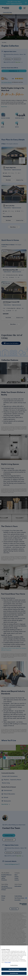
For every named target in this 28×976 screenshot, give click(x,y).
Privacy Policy (8, 962)
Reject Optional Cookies (14, 969)
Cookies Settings (14, 965)
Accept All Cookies (14, 973)
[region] (14, 960)
